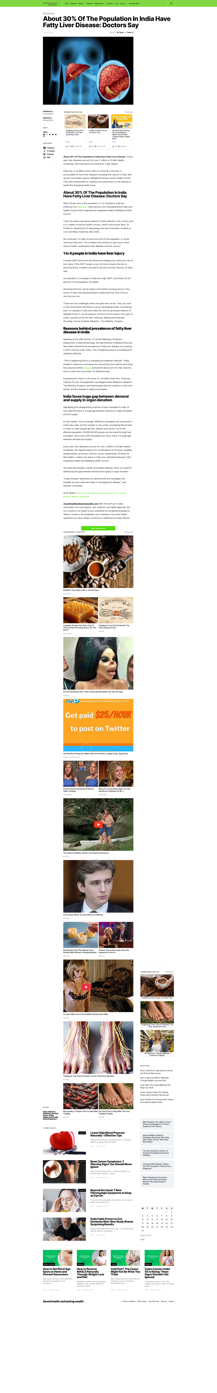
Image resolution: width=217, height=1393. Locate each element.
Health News (99, 3)
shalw (45, 132)
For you (122, 3)
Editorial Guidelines (129, 1301)
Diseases (89, 3)
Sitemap (164, 1301)
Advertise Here (134, 3)
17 (143, 1223)
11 (147, 1219)
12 (152, 1219)
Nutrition (110, 3)
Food (116, 3)
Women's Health (49, 1264)
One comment (49, 32)
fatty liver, (82, 207)
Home (67, 3)
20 (157, 1223)
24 (143, 1227)
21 (162, 1223)
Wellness (74, 3)
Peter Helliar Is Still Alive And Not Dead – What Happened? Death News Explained (50, 1115)
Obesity (88, 368)
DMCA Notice (142, 1301)
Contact (171, 1301)
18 (148, 1223)
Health (80, 3)
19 (152, 1223)
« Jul (142, 1239)
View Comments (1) (98, 528)
